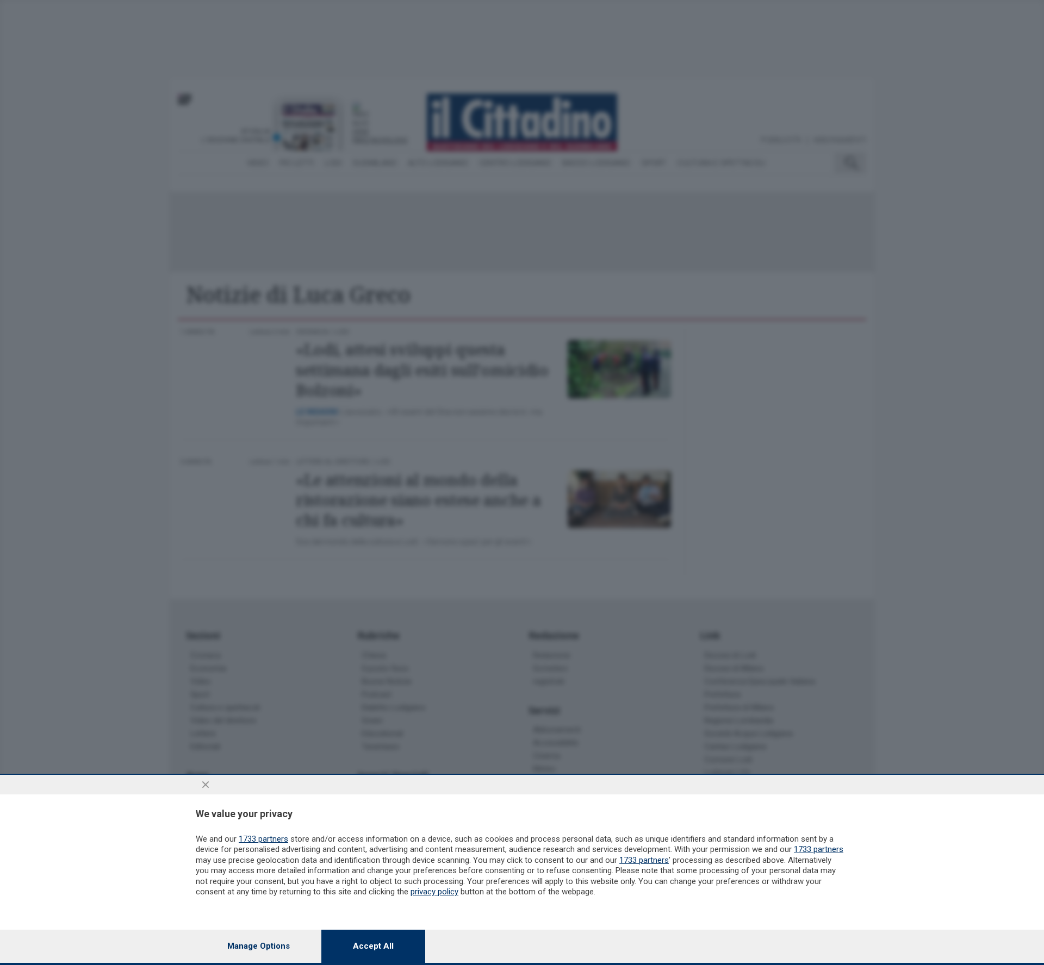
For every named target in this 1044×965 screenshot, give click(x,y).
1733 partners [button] (263, 839)
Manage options (258, 946)
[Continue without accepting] (205, 784)
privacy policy (434, 892)
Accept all (373, 946)
